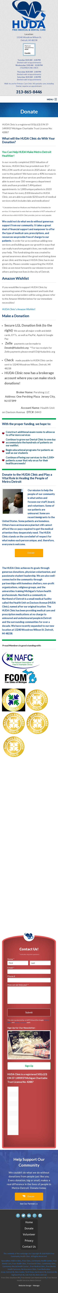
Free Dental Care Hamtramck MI (33, 1277)
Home (29, 1222)
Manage (36, 1285)
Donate (31, 553)
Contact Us (29, 1246)
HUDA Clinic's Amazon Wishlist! (18, 309)
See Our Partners (28, 1203)
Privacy (29, 1240)
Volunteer (29, 1234)
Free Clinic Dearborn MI (10, 1277)
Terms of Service (20, 1022)
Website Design (25, 1285)
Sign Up (29, 1065)
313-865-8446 (29, 91)
